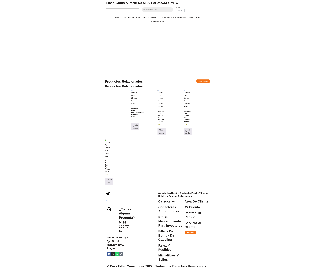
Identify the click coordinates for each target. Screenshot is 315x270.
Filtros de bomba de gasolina (166, 235)
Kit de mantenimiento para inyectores (172, 17)
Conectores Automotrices (131, 17)
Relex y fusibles (194, 17)
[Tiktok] (121, 254)
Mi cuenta (192, 207)
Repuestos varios (157, 21)
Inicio (117, 17)
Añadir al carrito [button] (135, 126)
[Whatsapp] (117, 254)
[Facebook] (109, 254)
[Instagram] (113, 254)
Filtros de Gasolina (149, 17)
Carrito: (178, 7)
